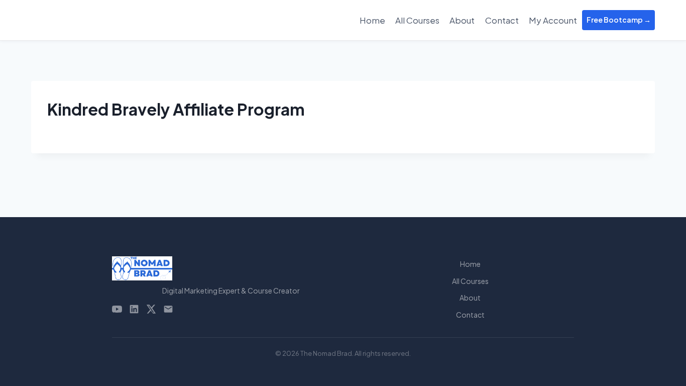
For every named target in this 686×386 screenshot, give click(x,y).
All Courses (417, 20)
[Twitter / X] (151, 309)
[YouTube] (117, 309)
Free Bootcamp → (619, 19)
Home (372, 20)
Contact (502, 20)
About (462, 20)
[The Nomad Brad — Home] (231, 268)
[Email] (168, 309)
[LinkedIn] (134, 309)
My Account (553, 20)
